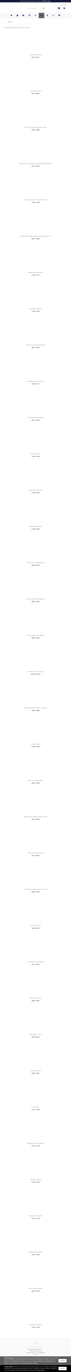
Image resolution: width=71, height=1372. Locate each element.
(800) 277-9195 (46, 1)
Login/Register (63, 5)
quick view (17, 64)
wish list (40, 64)
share (59, 64)
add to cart (36, 50)
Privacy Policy (40, 1370)
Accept (62, 1360)
